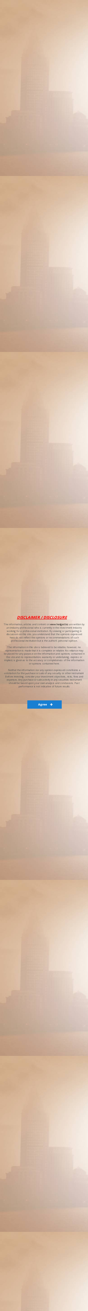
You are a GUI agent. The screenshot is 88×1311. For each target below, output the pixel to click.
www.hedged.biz (59, 624)
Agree (43, 705)
